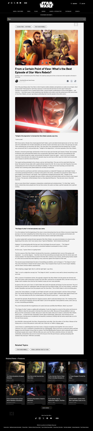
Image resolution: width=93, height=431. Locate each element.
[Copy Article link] (75, 81)
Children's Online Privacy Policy (35, 427)
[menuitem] (28, 11)
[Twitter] (14, 3)
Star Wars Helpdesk (67, 427)
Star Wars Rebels (22, 349)
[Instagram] (11, 3)
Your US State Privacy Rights (47, 427)
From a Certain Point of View (40, 349)
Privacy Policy (25, 427)
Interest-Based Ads (76, 427)
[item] (18, 11)
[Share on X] (71, 81)
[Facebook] (17, 3)
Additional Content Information (15, 427)
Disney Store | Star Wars (58, 427)
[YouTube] (20, 3)
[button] (46, 408)
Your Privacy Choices (84, 427)
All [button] (10, 19)
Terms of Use (6, 427)
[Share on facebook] (68, 81)
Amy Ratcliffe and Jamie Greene (27, 80)
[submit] (71, 3)
